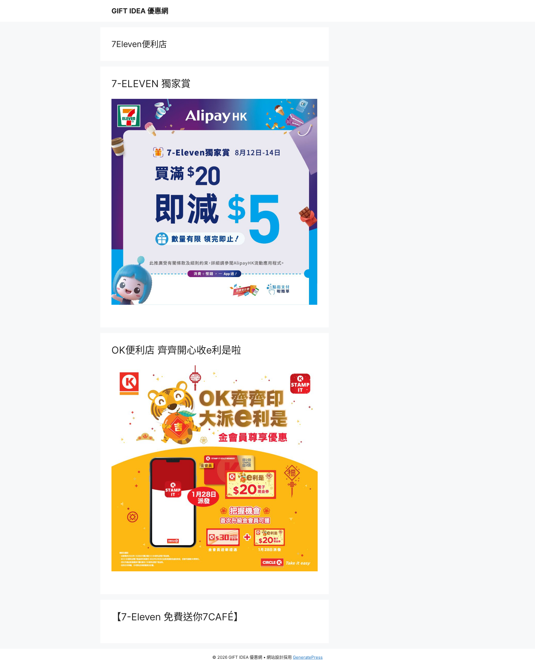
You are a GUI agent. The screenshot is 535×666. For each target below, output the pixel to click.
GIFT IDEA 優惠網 (139, 11)
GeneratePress (308, 657)
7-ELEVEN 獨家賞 (151, 83)
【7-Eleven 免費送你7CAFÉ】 (177, 617)
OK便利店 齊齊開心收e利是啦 (176, 350)
